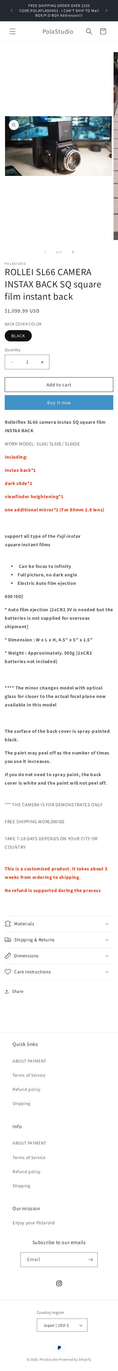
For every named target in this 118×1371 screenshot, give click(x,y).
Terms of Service (29, 1075)
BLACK (18, 336)
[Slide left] (45, 252)
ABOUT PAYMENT (29, 1061)
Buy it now (59, 402)
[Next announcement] (106, 10)
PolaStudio (49, 1359)
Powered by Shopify (75, 1359)
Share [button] (18, 991)
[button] (13, 31)
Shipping (22, 1103)
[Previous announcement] (12, 10)
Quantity (12, 349)
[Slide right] (73, 252)
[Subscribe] (90, 1259)
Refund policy (27, 1089)
